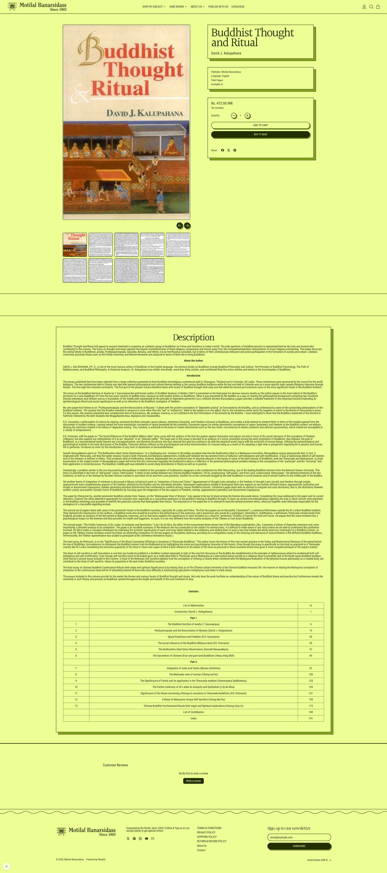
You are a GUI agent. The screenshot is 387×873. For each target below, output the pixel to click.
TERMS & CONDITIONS (209, 828)
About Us (202, 845)
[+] (247, 115)
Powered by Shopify (96, 859)
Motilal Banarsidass (74, 859)
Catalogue (237, 6)
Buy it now (260, 134)
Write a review (193, 780)
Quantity (215, 115)
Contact (201, 850)
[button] (371, 6)
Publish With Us (218, 6)
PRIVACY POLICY (206, 832)
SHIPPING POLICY (207, 836)
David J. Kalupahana (226, 53)
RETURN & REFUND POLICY (211, 841)
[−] (233, 115)
